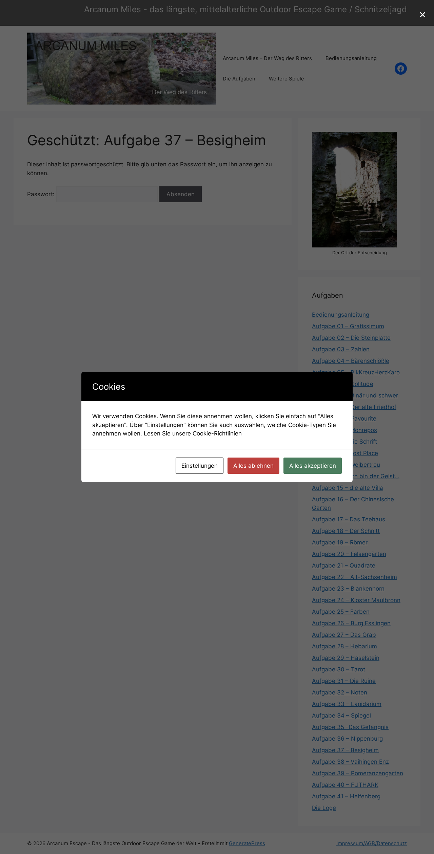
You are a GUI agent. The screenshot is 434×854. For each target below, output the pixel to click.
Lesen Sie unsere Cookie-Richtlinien (193, 433)
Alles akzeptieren (312, 465)
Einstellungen (199, 465)
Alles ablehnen (253, 465)
